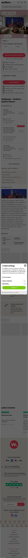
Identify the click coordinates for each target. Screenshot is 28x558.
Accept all (14, 287)
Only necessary (6, 277)
